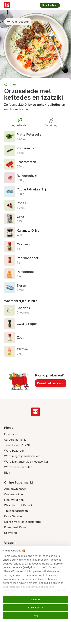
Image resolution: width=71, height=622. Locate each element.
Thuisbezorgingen (16, 511)
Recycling (10, 532)
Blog (7, 472)
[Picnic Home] (35, 412)
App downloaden (15, 489)
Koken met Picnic (15, 527)
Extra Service (13, 516)
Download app (49, 5)
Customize (34, 607)
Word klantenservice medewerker (26, 461)
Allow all (35, 599)
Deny (35, 615)
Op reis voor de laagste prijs (22, 522)
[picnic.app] (7, 5)
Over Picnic (11, 434)
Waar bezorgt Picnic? (18, 505)
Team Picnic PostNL (17, 445)
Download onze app (50, 383)
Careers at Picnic (15, 439)
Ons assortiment (14, 494)
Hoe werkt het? (14, 500)
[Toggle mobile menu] (65, 5)
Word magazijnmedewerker (22, 456)
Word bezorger (14, 450)
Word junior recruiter (18, 467)
